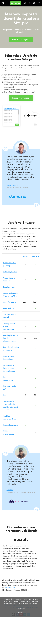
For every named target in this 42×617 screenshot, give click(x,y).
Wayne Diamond (12, 185)
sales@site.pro (10, 587)
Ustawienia (21, 612)
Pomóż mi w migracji (21, 39)
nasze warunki (33, 603)
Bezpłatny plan (9, 287)
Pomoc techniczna (10, 425)
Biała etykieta (8, 308)
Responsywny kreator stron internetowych (9, 368)
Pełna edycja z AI (10, 271)
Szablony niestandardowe (9, 417)
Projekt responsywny (8, 378)
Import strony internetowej (8, 357)
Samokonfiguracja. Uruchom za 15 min (10, 294)
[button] (15, 3)
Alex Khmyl (10, 490)
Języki (5, 395)
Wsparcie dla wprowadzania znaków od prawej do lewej (10, 405)
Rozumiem (21, 608)
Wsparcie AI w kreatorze (9, 279)
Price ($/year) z (9, 302)
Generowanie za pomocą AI (9, 264)
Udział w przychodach (8, 432)
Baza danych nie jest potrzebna (11, 348)
